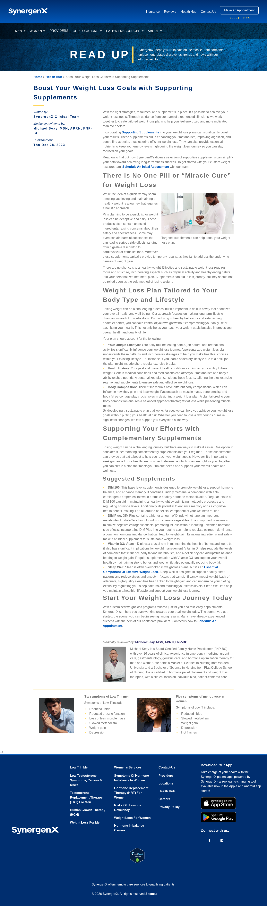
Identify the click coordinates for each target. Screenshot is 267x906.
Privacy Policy (169, 807)
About (153, 31)
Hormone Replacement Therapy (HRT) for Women (131, 792)
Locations (166, 783)
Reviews (170, 11)
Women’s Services (128, 767)
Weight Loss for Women (132, 817)
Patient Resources (123, 31)
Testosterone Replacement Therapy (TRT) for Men (86, 797)
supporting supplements (140, 132)
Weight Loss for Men (85, 822)
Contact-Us (167, 767)
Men (18, 31)
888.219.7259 (239, 18)
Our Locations (86, 31)
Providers (59, 30)
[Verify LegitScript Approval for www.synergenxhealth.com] (137, 855)
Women (36, 31)
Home (37, 77)
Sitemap (151, 893)
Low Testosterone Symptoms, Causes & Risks (86, 780)
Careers (164, 799)
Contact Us (208, 11)
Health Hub (188, 11)
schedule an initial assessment (145, 166)
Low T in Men (80, 767)
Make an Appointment (239, 10)
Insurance (153, 11)
